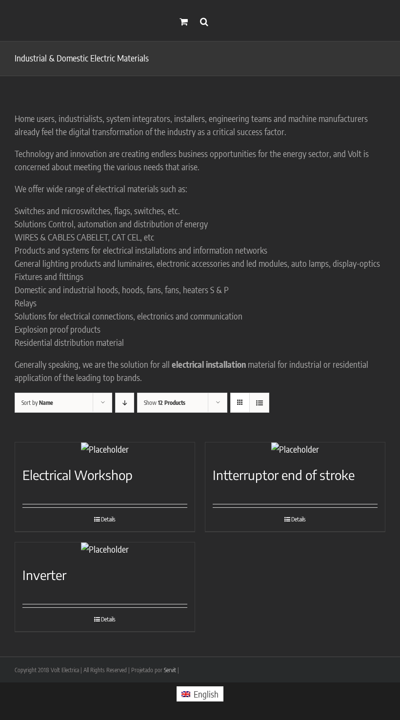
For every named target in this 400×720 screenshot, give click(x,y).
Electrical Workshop (77, 475)
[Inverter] (105, 549)
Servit (170, 670)
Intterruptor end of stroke (284, 475)
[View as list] (259, 402)
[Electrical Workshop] (105, 449)
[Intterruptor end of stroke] (295, 449)
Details (108, 519)
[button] (204, 20)
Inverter (44, 575)
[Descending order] (124, 403)
